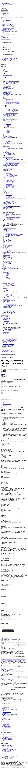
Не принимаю (4, 698)
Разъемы (8, 147)
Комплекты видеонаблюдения (10, 21)
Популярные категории (6, 732)
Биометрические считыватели (13, 231)
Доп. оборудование (7, 25)
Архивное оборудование (9, 34)
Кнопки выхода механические (13, 209)
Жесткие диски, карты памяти (10, 165)
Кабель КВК (9, 284)
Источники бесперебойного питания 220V (16, 162)
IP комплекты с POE (10, 83)
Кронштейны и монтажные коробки (14, 148)
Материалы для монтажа (9, 179)
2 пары (7, 273)
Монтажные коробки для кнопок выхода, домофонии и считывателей (12, 227)
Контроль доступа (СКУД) (9, 26)
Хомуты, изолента (10, 181)
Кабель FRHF (9, 295)
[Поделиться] (13, 382)
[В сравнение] (1, 646)
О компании (6, 3)
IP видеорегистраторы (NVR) (10, 120)
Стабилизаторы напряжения (12, 163)
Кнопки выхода (7, 208)
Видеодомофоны (7, 307)
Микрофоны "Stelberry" (11, 153)
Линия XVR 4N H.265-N (6, 670)
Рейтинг (2, 610)
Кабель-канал (9, 184)
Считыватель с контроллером (13, 235)
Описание (5, 402)
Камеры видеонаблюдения (9, 23)
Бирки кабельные (10, 186)
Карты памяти (9, 168)
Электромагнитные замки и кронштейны (15, 198)
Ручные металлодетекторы (12, 223)
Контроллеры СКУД (8, 213)
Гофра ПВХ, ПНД (10, 182)
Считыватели (6, 230)
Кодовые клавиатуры (11, 204)
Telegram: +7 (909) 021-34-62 (9, 59)
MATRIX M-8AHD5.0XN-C (7, 638)
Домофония (6, 32)
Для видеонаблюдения (8, 283)
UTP (7, 277)
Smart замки (8, 193)
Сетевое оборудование (8, 28)
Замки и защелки (7, 192)
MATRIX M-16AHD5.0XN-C (7, 650)
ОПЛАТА (5, 319)
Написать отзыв (4, 585)
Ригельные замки (10, 197)
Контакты (5, 5)
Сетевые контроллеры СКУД (12, 218)
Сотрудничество (7, 726)
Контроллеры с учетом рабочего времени (15, 215)
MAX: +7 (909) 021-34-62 (9, 60)
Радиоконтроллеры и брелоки (13, 206)
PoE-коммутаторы (7, 739)
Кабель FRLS (9, 294)
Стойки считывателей (11, 233)
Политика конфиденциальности (10, 714)
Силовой (5, 288)
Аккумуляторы (9, 160)
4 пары (7, 274)
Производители (7, 725)
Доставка (5, 708)
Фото (2, 613)
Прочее (7, 149)
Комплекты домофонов (8, 313)
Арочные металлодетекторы (12, 222)
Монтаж (5, 718)
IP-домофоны (6, 302)
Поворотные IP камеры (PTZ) (13, 102)
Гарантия (5, 713)
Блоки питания (9, 158)
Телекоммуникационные (11, 175)
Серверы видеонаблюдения (9, 136)
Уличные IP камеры (10, 99)
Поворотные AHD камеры (12, 113)
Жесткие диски (9, 166)
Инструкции (6, 724)
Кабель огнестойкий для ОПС (10, 293)
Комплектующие (10, 176)
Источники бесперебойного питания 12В (15, 159)
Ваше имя (3, 587)
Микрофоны (6, 152)
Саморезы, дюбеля (10, 180)
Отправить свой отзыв (5, 617)
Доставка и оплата (7, 4)
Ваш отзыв (3, 603)
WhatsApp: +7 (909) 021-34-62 (10, 58)
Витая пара (5, 272)
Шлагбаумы (6, 242)
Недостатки (3, 596)
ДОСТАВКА (6, 321)
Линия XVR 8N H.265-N (6, 680)
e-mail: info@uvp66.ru (5, 39)
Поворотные (9, 116)
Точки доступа (6, 264)
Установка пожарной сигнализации (11, 328)
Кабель (5, 30)
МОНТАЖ (5, 322)
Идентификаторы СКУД (9, 203)
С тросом (8, 278)
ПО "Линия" (9, 140)
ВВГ (7, 289)
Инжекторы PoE (7, 259)
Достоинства (4, 589)
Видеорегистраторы (8, 24)
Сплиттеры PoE (7, 262)
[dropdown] (1, 1)
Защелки (8, 196)
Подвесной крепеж (10, 185)
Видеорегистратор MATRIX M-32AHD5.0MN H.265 (13, 660)
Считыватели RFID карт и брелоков (14, 234)
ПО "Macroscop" (10, 141)
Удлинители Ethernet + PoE (9, 267)
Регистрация (6, 14)
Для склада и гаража (8, 91)
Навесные (8, 173)
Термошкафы (9, 171)
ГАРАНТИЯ (6, 332)
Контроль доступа (7, 740)
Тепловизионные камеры (9, 115)
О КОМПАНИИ (7, 318)
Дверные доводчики (10, 248)
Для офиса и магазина (8, 88)
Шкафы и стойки (7, 170)
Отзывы (5, 405)
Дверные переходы (7, 245)
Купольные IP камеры (11, 100)
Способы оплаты (7, 712)
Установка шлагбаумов (8, 326)
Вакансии (5, 730)
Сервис (2, 704)
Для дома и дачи (7, 86)
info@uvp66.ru (6, 751)
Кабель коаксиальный (11, 285)
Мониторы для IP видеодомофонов (14, 305)
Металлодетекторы (7, 220)
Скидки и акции (7, 727)
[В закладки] (26, 677)
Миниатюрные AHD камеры (12, 111)
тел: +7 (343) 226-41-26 (6, 37)
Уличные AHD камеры (11, 109)
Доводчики (5, 247)
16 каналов (8, 124)
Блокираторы (9, 195)
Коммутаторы (6, 255)
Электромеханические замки (12, 199)
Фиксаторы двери (7, 240)
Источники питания (8, 157)
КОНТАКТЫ (6, 333)
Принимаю (10, 698)
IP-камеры (5, 98)
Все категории (6, 20)
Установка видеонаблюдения (10, 324)
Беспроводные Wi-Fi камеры (12, 103)
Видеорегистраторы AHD (9, 128)
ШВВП (7, 290)
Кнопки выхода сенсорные (12, 211)
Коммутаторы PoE (7, 257)
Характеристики (7, 404)
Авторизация (6, 13)
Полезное (3, 721)
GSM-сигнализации (8, 29)
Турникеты (5, 237)
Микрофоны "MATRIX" (11, 154)
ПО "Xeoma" (9, 142)
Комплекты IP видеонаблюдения (10, 82)
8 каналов (8, 122)
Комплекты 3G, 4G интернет (10, 31)
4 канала (8, 121)
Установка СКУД (7, 330)
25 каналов (8, 125)
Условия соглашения (8, 715)
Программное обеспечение (9, 138)
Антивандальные (10, 174)
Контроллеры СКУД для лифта (13, 217)
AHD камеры (6, 108)
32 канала (8, 126)
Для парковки (6, 93)
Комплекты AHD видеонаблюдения (11, 80)
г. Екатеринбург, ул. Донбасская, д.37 (11, 756)
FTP (7, 275)
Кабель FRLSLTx (10, 296)
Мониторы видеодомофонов (12, 308)
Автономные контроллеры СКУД (13, 214)
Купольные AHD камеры (12, 110)
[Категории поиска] (1, 18)
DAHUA (3, 374)
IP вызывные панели (11, 304)
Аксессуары (6, 146)
